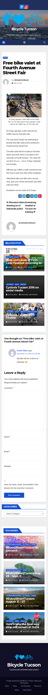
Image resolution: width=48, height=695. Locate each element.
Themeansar (24, 683)
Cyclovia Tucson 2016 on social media (22, 289)
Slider (33, 544)
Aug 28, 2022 (13, 606)
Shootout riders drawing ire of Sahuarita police (15, 205)
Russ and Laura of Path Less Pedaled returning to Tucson (24, 263)
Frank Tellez (22, 351)
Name (7, 437)
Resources (37, 686)
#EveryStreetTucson (14, 544)
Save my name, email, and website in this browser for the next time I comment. (21, 486)
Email (7, 452)
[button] (44, 42)
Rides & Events (33, 311)
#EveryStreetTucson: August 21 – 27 (20, 600)
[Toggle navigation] (24, 42)
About (17, 690)
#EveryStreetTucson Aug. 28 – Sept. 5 (23, 574)
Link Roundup (25, 686)
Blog (5, 57)
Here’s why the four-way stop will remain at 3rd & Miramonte (22, 627)
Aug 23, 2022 (13, 631)
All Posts (10, 257)
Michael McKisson (21, 80)
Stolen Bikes (27, 690)
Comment (8, 388)
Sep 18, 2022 (13, 555)
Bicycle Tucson (24, 29)
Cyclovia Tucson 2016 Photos (20, 316)
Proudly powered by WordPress (17, 681)
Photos (23, 284)
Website (7, 466)
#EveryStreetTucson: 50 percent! (22, 549)
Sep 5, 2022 (12, 580)
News (17, 621)
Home (7, 686)
